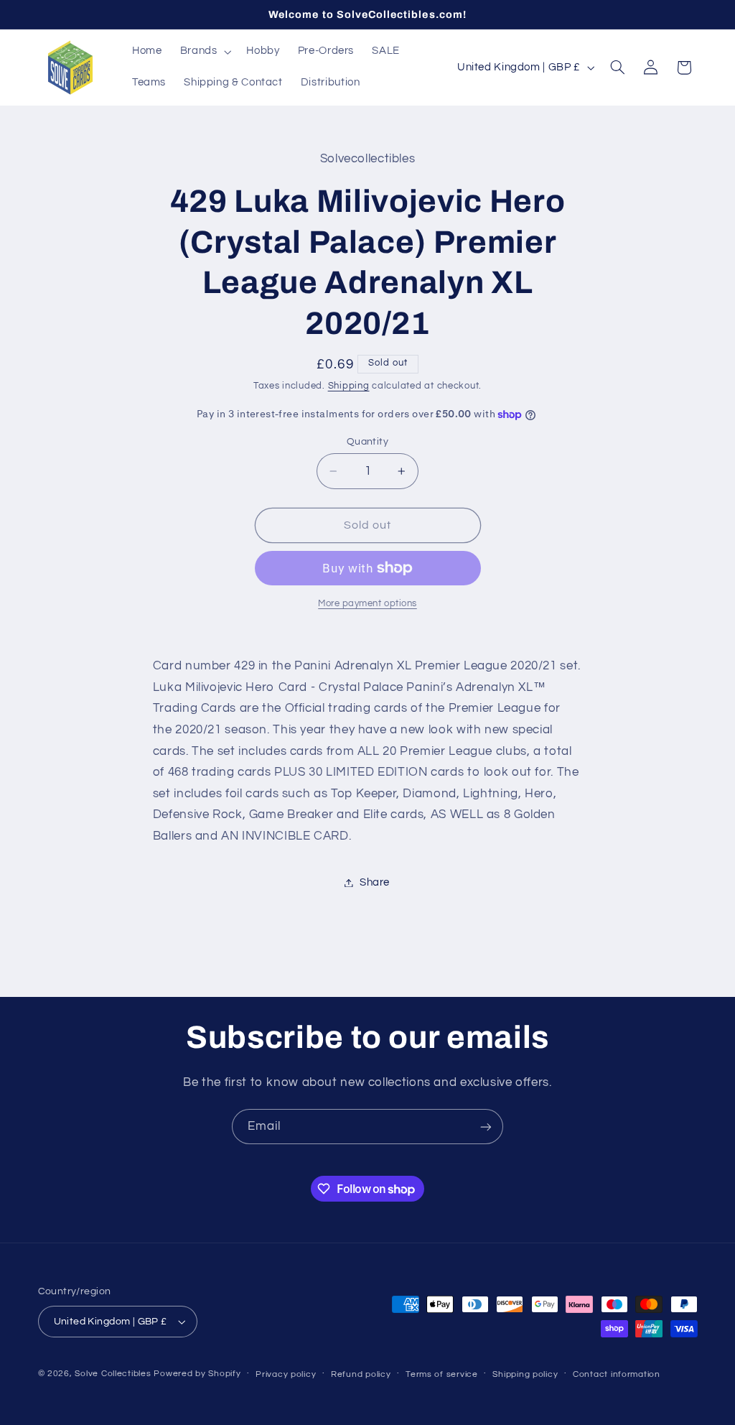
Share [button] (375, 882)
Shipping (349, 386)
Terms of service (442, 1374)
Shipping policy (525, 1374)
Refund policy (361, 1374)
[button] (204, 52)
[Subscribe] (485, 1126)
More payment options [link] (367, 603)
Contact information (616, 1374)
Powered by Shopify (197, 1374)
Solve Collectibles (113, 1374)
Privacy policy (286, 1374)
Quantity (367, 442)
